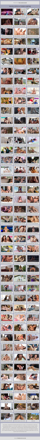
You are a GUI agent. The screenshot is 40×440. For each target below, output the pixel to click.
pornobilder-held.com (21, 438)
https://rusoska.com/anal (23, 2)
